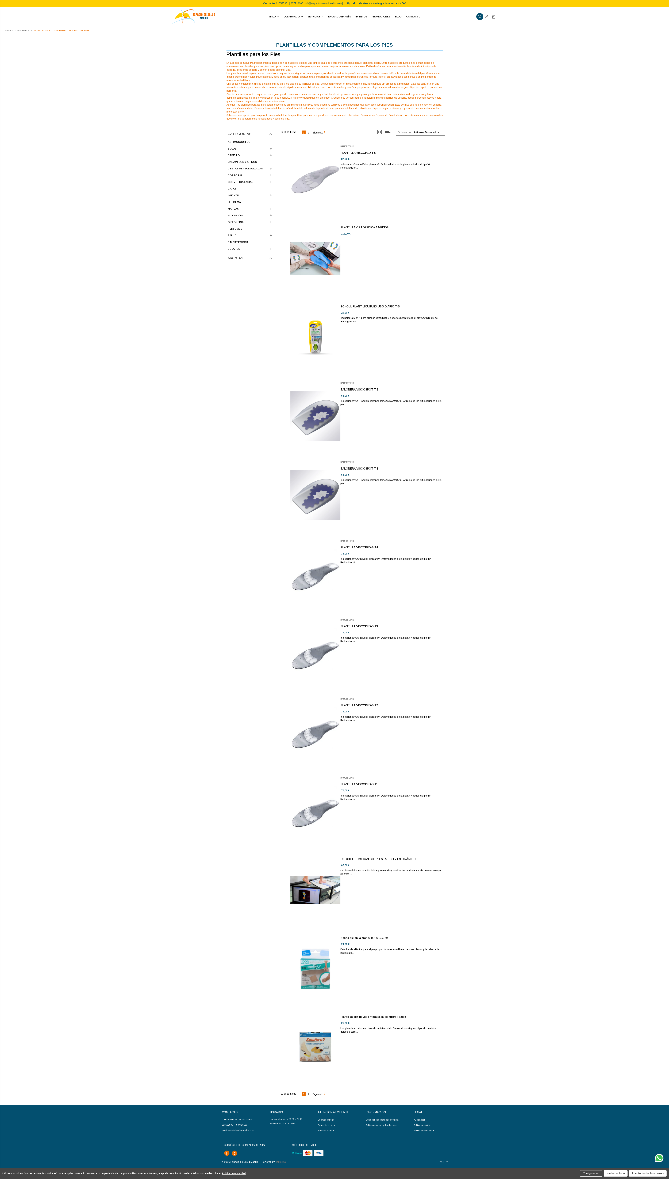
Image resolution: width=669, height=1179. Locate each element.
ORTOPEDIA (236, 222)
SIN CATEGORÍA (238, 242)
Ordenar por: (405, 132)
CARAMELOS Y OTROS (242, 161)
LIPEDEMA (234, 201)
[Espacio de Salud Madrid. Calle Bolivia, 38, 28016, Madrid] (193, 16)
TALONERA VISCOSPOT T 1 (359, 468)
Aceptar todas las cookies (648, 1173)
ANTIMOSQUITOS (239, 141)
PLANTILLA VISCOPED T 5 (358, 152)
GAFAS (232, 188)
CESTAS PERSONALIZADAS (245, 168)
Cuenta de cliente (326, 1120)
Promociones (381, 16)
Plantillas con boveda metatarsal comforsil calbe (373, 1016)
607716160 (297, 3)
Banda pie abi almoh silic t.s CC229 (364, 937)
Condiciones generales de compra (382, 1120)
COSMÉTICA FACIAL (240, 181)
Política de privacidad (424, 1130)
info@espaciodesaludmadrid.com (323, 3)
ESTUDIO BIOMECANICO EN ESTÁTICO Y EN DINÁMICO (378, 859)
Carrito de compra (326, 1125)
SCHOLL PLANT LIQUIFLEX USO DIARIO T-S (370, 306)
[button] (479, 16)
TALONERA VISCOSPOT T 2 (359, 389)
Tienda (271, 16)
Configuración (591, 1173)
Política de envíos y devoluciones (381, 1125)
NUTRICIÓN (235, 215)
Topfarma (280, 1162)
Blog (398, 16)
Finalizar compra (326, 1130)
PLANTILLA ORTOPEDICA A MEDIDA (364, 227)
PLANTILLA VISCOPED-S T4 (359, 547)
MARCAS (233, 208)
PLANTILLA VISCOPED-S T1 (359, 784)
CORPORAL (235, 175)
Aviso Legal (419, 1120)
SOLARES (234, 248)
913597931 (282, 3)
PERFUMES (235, 228)
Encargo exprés (339, 16)
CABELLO (234, 155)
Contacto (413, 16)
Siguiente (318, 132)
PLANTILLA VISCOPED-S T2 (359, 705)
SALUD (232, 235)
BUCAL (232, 148)
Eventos (361, 16)
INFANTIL (233, 195)
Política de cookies (422, 1125)
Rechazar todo (615, 1173)
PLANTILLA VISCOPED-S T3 (359, 626)
